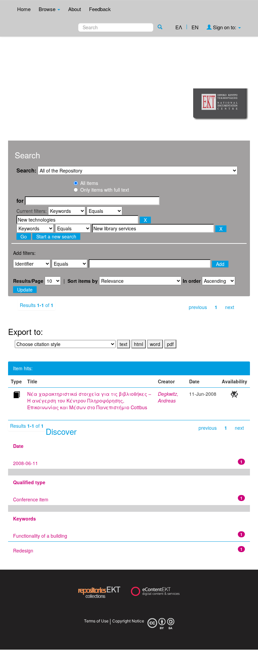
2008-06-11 (25, 463)
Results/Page (28, 280)
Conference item (30, 499)
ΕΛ (178, 27)
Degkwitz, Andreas (168, 397)
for (20, 200)
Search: (26, 170)
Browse (48, 8)
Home (24, 8)
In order (192, 280)
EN (195, 27)
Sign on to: (225, 27)
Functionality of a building (40, 535)
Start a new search (56, 236)
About (74, 8)
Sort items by (83, 280)
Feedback (100, 8)
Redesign (23, 550)
